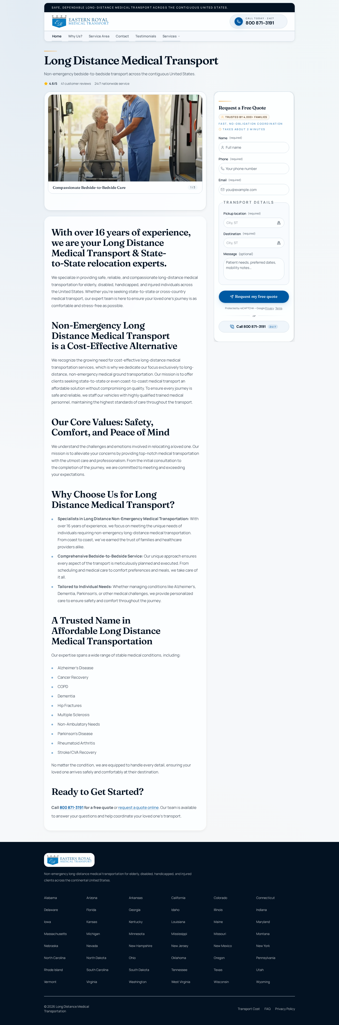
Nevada (92, 946)
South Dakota (139, 970)
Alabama (50, 897)
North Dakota (96, 958)
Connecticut (265, 897)
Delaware (51, 909)
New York (263, 946)
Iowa (47, 921)
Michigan (93, 934)
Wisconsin (221, 982)
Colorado (220, 897)
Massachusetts (55, 934)
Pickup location (242, 213)
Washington (137, 982)
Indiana (261, 909)
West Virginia (180, 982)
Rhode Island (53, 970)
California (178, 897)
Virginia (91, 982)
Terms (278, 308)
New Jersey (179, 946)
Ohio (132, 958)
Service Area (99, 36)
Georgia (134, 909)
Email (230, 180)
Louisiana (178, 921)
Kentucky (136, 921)
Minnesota (137, 934)
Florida (91, 909)
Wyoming (263, 982)
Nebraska (51, 946)
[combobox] (253, 223)
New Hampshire (140, 946)
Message (238, 254)
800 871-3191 (71, 807)
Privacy (269, 308)
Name (230, 138)
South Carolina (97, 970)
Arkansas (136, 897)
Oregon (219, 958)
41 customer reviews (76, 83)
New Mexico (223, 946)
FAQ (268, 1009)
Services (170, 36)
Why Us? (75, 36)
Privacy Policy (285, 1009)
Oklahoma (178, 958)
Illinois (218, 909)
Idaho (175, 909)
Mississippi (179, 934)
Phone (231, 159)
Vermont (50, 982)
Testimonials (145, 36)
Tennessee (179, 970)
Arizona (91, 897)
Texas (218, 970)
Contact (122, 36)
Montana (263, 934)
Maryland (263, 921)
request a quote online (138, 807)
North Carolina (54, 958)
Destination (239, 234)
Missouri (220, 934)
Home (57, 36)
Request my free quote (256, 296)
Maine (218, 921)
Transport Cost (249, 1009)
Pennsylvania (265, 958)
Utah (260, 970)
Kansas (91, 921)
